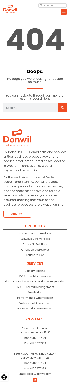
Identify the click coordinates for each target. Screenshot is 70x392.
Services (35, 263)
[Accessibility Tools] (4, 377)
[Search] (62, 107)
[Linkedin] (35, 380)
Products (35, 226)
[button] (64, 12)
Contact (35, 319)
